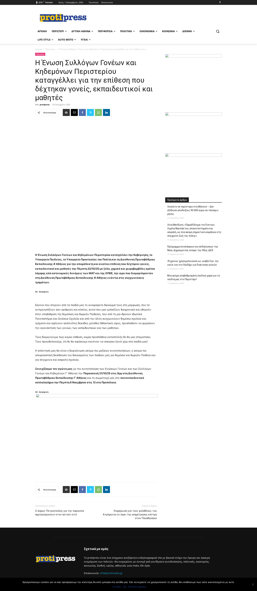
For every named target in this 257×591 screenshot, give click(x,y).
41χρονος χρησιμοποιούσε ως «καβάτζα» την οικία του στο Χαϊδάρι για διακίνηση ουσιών (193, 263)
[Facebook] (220, 3)
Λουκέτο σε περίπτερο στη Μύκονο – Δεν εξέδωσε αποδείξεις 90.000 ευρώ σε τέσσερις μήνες (193, 210)
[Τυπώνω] (66, 112)
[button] (217, 31)
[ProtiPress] (63, 17)
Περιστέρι (50, 49)
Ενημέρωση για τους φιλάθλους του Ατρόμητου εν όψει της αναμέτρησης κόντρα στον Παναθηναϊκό (130, 514)
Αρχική (38, 49)
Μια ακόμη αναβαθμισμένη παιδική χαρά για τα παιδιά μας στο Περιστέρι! (193, 277)
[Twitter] (90, 112)
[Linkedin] (106, 112)
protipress (44, 104)
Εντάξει (117, 586)
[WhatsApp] (98, 112)
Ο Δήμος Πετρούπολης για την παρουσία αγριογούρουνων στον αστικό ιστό (59, 512)
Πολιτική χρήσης (137, 586)
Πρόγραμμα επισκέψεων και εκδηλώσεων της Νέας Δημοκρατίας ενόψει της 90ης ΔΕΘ (192, 248)
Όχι (124, 586)
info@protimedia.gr (111, 573)
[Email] (74, 112)
